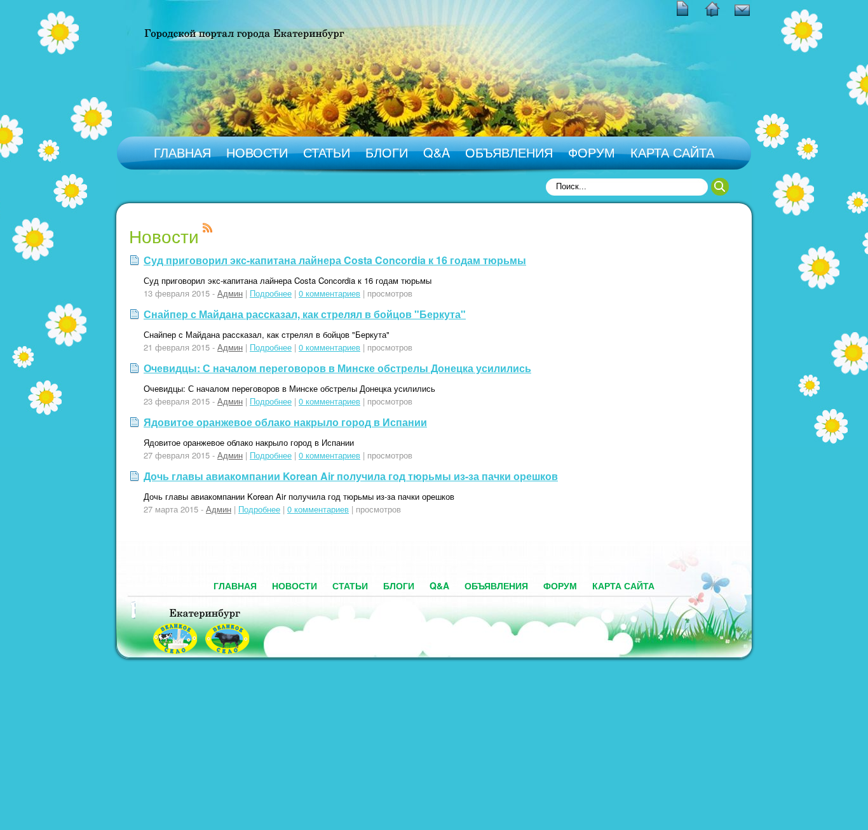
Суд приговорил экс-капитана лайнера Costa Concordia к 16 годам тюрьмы (335, 260)
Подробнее (271, 293)
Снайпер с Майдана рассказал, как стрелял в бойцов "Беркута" (305, 314)
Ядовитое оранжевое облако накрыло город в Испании (285, 422)
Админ (230, 293)
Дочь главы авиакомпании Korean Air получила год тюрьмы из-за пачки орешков (351, 476)
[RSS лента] (208, 229)
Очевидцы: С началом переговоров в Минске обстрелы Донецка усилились (337, 368)
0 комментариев (329, 293)
